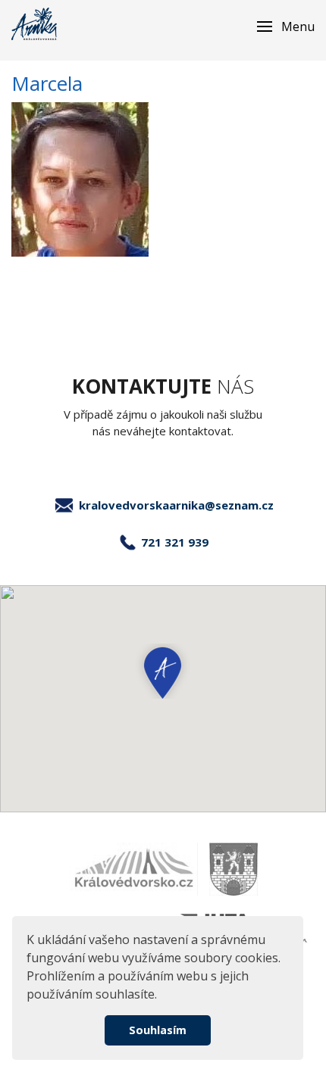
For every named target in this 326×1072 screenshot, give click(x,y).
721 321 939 (174, 542)
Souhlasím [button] (158, 1030)
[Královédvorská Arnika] (34, 24)
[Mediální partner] (133, 869)
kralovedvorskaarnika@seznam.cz (176, 505)
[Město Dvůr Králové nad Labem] (233, 869)
